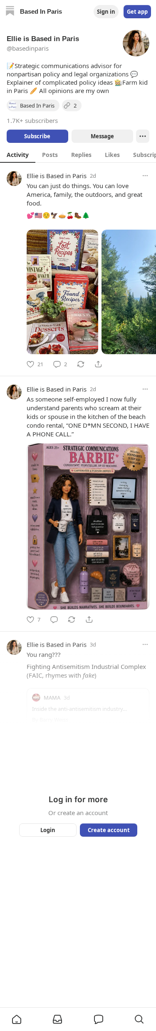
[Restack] (81, 364)
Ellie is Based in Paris (57, 175)
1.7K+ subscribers (32, 120)
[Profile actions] (142, 136)
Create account (108, 830)
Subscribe (37, 136)
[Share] (98, 364)
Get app (137, 11)
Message (102, 136)
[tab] (17, 154)
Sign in (106, 11)
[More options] (145, 175)
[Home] (10, 12)
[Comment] (54, 619)
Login (47, 830)
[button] (16, 1019)
